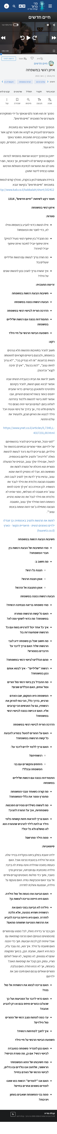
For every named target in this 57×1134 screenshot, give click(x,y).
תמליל (29, 91)
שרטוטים (18, 91)
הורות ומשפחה (25, 81)
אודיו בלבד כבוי (7, 25)
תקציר (39, 91)
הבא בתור (50, 91)
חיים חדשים (40, 63)
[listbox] (50, 101)
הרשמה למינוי (9, 58)
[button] (13, 1114)
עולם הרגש (40, 81)
